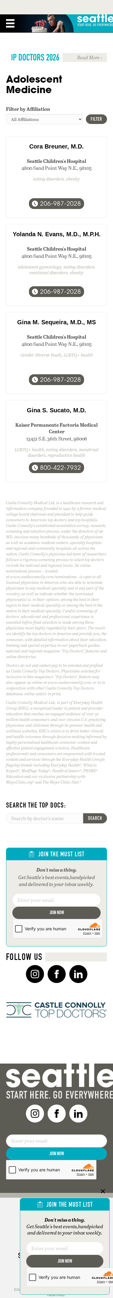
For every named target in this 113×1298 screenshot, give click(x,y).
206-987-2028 (60, 203)
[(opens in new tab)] (56, 1009)
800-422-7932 (60, 467)
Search (95, 818)
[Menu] (10, 23)
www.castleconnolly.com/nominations (43, 576)
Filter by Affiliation (28, 108)
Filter (96, 119)
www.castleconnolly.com (69, 682)
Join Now (56, 912)
